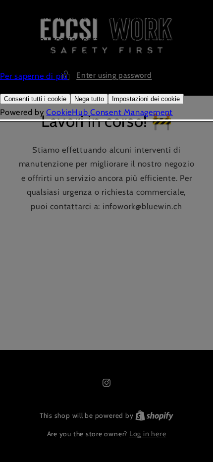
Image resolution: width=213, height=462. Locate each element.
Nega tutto (89, 99)
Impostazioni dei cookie (146, 99)
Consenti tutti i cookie (35, 99)
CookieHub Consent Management (109, 112)
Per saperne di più (34, 76)
